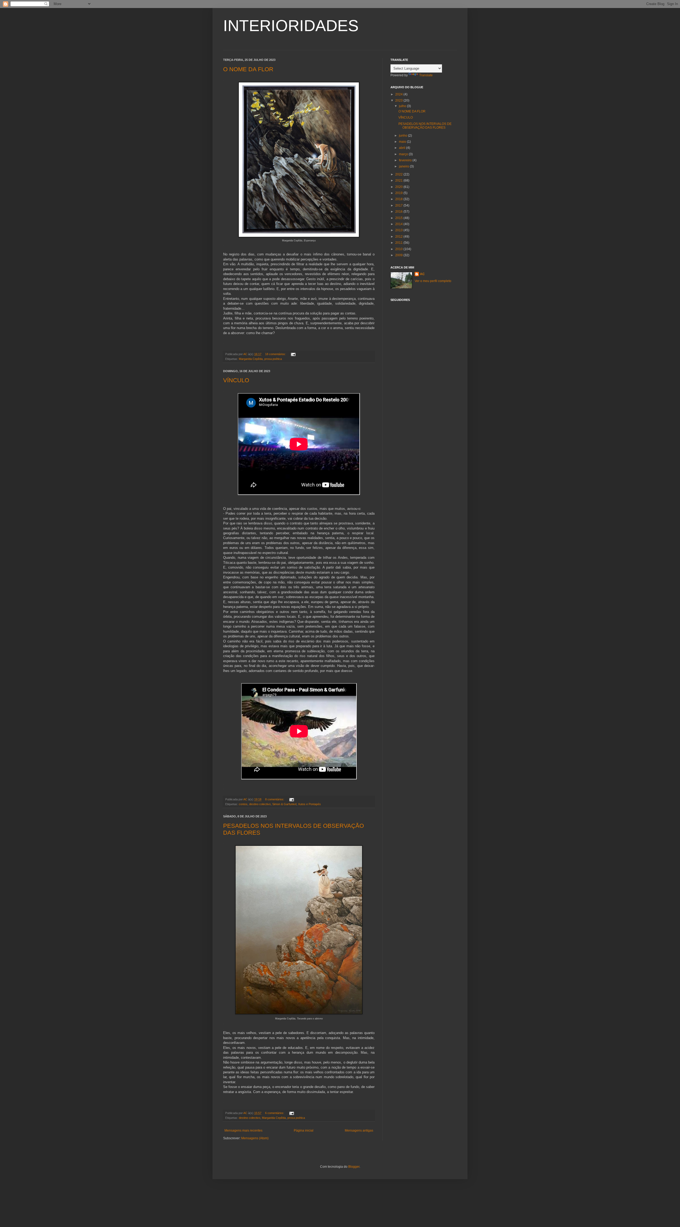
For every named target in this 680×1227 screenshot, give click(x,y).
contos (243, 804)
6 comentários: (275, 1113)
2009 (399, 255)
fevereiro (406, 160)
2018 (399, 199)
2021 (399, 180)
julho (403, 106)
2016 (399, 211)
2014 (399, 224)
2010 (399, 249)
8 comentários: (275, 799)
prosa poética (273, 358)
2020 (399, 187)
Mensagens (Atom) (255, 1138)
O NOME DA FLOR (248, 69)
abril (402, 148)
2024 (399, 94)
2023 (399, 100)
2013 (399, 230)
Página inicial (303, 1130)
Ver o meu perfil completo (433, 281)
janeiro (404, 166)
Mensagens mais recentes (243, 1130)
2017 (399, 205)
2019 (399, 193)
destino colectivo (260, 804)
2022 (399, 174)
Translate (426, 75)
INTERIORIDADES (291, 26)
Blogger (353, 1167)
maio (403, 142)
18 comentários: (276, 354)
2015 (399, 218)
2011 (399, 243)
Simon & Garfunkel (284, 804)
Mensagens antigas (359, 1130)
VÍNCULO (236, 380)
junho (403, 135)
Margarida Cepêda (251, 358)
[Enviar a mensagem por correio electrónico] (293, 354)
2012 (399, 236)
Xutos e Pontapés (309, 804)
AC (422, 274)
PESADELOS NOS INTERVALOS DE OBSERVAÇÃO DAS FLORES (425, 125)
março (404, 154)
